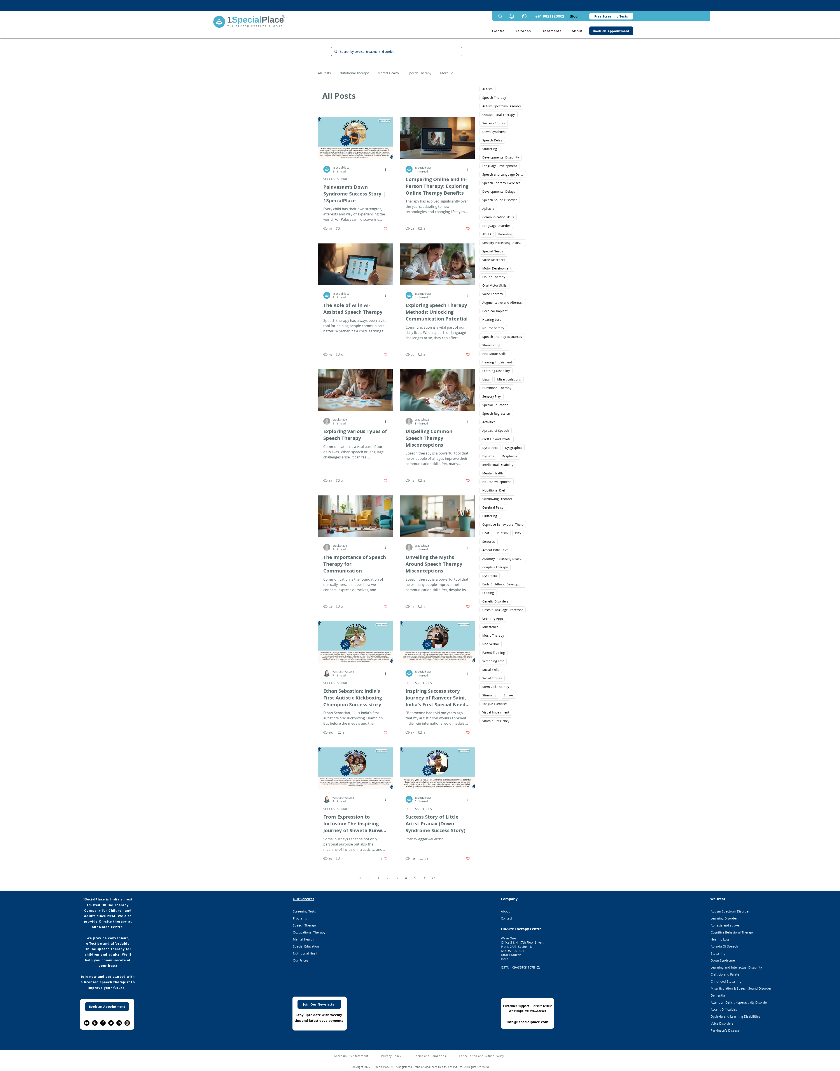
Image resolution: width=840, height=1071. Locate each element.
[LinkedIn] (119, 1023)
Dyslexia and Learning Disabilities (735, 1016)
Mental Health (388, 73)
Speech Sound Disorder (499, 200)
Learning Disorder (724, 918)
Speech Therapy (419, 73)
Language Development (499, 166)
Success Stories (493, 123)
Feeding (488, 593)
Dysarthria (490, 448)
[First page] (360, 878)
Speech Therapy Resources (502, 337)
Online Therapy (493, 277)
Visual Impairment (495, 712)
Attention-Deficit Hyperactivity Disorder (736, 1002)
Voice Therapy (492, 294)
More (444, 73)
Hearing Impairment (497, 362)
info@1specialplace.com (527, 1022)
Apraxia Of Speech (724, 946)
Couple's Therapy (495, 567)
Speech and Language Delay (503, 174)
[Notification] (524, 16)
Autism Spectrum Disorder (501, 106)
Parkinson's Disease (725, 1030)
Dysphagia (509, 456)
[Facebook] (103, 1023)
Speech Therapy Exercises (501, 183)
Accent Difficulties (495, 550)
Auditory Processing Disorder (503, 559)
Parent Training (493, 652)
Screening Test (493, 661)
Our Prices (300, 960)
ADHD (486, 234)
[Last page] (433, 878)
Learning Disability (496, 371)
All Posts (324, 73)
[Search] (500, 16)
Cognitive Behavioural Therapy (504, 524)
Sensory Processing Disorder (503, 243)
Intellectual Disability (497, 465)
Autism (487, 89)
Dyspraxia (489, 576)
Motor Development (496, 268)
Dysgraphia (513, 448)
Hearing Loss (491, 319)
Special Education (495, 405)
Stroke (508, 695)
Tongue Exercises (495, 704)
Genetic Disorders (495, 601)
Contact (506, 918)
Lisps (486, 379)
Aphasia (488, 208)
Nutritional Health (306, 953)
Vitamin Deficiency (495, 721)
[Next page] (424, 878)
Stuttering (489, 149)
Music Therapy (493, 635)
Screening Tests (304, 911)
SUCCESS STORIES (336, 179)
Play (518, 533)
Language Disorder (496, 226)
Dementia (718, 995)
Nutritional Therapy (354, 73)
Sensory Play (491, 396)
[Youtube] (86, 1023)
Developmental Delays (498, 191)
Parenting (505, 234)
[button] (511, 16)
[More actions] (387, 169)
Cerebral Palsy (492, 507)
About (505, 911)
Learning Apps (493, 618)
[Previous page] (369, 878)
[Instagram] (127, 1023)
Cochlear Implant (495, 311)
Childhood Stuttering (726, 981)
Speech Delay (492, 140)
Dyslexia (488, 456)
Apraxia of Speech (495, 430)
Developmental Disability (500, 157)
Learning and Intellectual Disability (736, 967)
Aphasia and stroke (725, 925)
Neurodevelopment (496, 482)
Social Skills (490, 670)
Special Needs (492, 251)
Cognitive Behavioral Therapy (732, 932)
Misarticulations (509, 379)
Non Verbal (490, 644)
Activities (488, 422)
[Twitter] (111, 1023)
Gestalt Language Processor (502, 610)
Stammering (491, 345)
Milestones (490, 627)
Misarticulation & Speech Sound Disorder (736, 988)
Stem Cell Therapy (495, 687)
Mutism (502, 533)
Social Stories (492, 678)
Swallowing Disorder (497, 499)
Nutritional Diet (493, 490)
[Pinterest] (95, 1023)
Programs (300, 918)
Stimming (489, 695)
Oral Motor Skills (494, 285)
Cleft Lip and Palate (496, 439)
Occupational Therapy (498, 115)
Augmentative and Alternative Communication (504, 302)
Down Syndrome (494, 132)
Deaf (485, 533)
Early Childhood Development (504, 584)
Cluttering (489, 516)
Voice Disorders (493, 260)
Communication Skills (498, 217)
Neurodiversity (493, 328)
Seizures (488, 541)
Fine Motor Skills (494, 354)
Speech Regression (496, 413)
